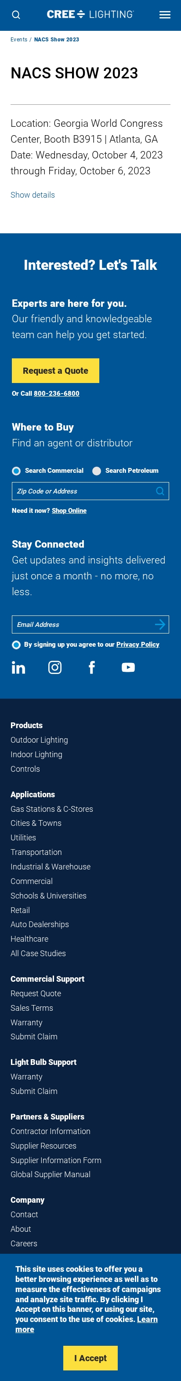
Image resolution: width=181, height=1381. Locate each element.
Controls (25, 768)
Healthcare (29, 938)
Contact (24, 1214)
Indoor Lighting (36, 754)
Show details (33, 194)
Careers (24, 1243)
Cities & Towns (36, 823)
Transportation (36, 852)
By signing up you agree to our (91, 644)
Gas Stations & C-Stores (52, 809)
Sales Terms (32, 1008)
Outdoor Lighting (39, 739)
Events (19, 40)
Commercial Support (47, 978)
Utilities (23, 837)
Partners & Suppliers (47, 1116)
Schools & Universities (49, 895)
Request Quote (36, 993)
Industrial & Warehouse (50, 866)
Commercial (32, 881)
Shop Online (69, 511)
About (21, 1229)
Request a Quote (55, 370)
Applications (33, 794)
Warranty (27, 1022)
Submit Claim (34, 1036)
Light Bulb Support (43, 1062)
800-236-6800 (57, 394)
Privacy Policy (137, 644)
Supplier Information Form (56, 1160)
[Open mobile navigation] (164, 15)
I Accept (90, 1358)
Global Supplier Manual (50, 1174)
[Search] (16, 15)
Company (27, 1199)
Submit (160, 624)
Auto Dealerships (40, 924)
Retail (20, 910)
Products (27, 725)
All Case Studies (38, 953)
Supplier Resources (43, 1145)
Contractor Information (50, 1131)
